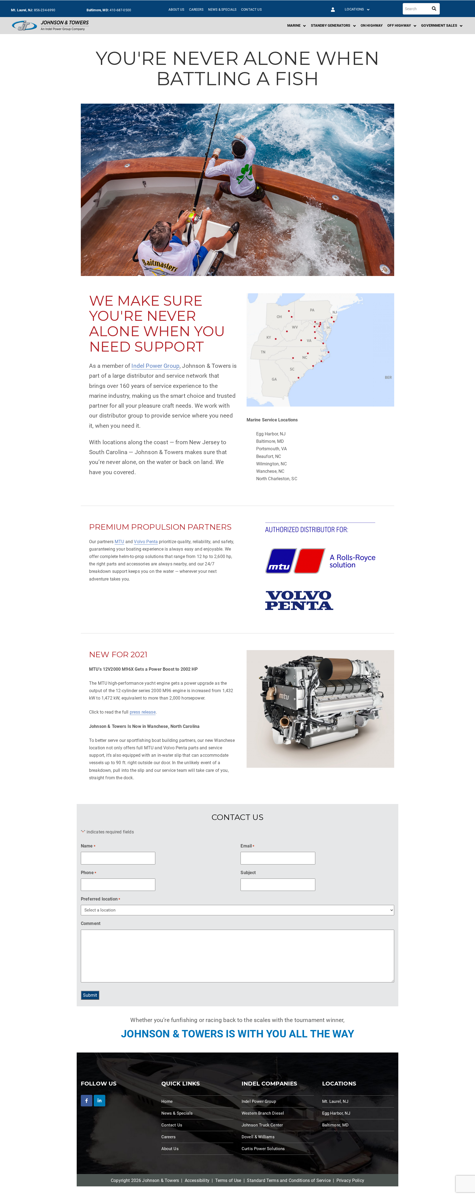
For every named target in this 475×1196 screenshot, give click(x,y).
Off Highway (399, 25)
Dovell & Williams (258, 1136)
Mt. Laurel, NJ (335, 1101)
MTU (119, 541)
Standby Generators (330, 25)
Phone (88, 872)
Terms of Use (228, 1180)
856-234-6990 (45, 10)
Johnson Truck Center (262, 1125)
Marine (294, 25)
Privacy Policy (350, 1180)
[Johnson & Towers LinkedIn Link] (99, 1100)
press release (143, 712)
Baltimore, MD (335, 1125)
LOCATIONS (354, 9)
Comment (90, 923)
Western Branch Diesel (263, 1113)
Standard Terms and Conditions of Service (288, 1180)
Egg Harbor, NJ (336, 1113)
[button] (333, 9)
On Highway (372, 25)
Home (167, 1101)
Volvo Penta (146, 541)
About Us (176, 10)
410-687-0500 (120, 10)
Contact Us (251, 10)
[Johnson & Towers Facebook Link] (86, 1100)
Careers (196, 10)
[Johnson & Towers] (50, 26)
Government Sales (439, 25)
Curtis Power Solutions (263, 1148)
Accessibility (197, 1180)
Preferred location (100, 899)
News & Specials (222, 10)
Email (247, 846)
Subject (248, 872)
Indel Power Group (155, 365)
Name (88, 846)
